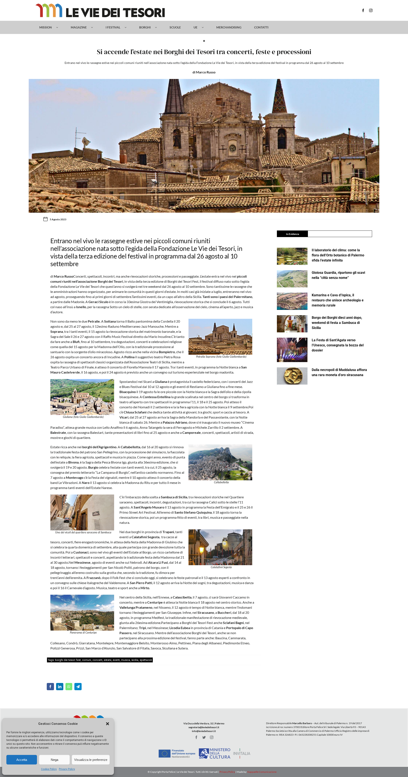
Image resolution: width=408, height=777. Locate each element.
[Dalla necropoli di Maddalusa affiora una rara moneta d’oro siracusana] (292, 376)
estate (107, 660)
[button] (107, 724)
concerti (97, 660)
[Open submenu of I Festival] (128, 27)
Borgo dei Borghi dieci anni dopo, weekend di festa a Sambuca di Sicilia (337, 323)
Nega (54, 760)
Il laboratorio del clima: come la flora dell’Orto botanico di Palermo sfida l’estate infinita (338, 255)
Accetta (21, 760)
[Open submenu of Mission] (59, 27)
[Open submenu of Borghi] (158, 27)
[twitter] (204, 737)
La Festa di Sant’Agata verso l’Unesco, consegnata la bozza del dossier (338, 345)
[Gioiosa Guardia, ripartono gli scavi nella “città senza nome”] (292, 278)
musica (125, 660)
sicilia (134, 660)
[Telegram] (78, 686)
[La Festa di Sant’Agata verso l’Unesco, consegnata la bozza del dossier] (292, 350)
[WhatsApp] (68, 686)
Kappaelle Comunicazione (261, 771)
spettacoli (146, 660)
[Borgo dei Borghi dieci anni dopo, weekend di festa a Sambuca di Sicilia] (292, 323)
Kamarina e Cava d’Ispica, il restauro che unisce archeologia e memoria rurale (338, 300)
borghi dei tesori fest (68, 660)
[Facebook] (50, 686)
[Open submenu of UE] (205, 27)
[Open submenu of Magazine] (94, 27)
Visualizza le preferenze (90, 760)
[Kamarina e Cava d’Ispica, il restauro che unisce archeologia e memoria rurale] (292, 301)
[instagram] (371, 10)
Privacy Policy (67, 769)
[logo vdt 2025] (100, 5)
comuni (86, 660)
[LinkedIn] (59, 686)
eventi (116, 660)
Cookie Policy (49, 769)
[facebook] (363, 10)
